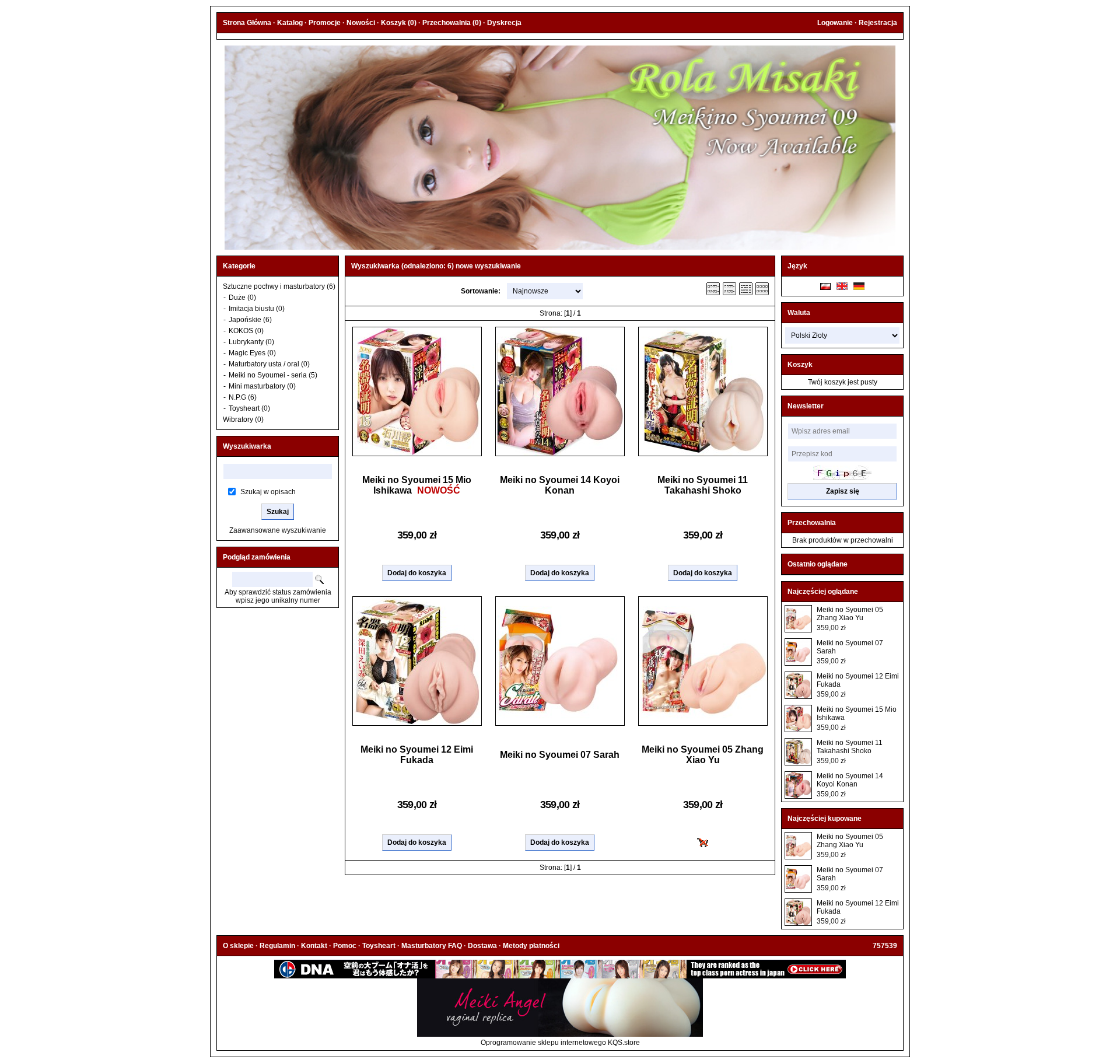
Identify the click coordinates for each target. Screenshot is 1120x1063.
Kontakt (314, 946)
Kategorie (239, 266)
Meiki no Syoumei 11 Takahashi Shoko (702, 485)
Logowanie (835, 23)
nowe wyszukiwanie (488, 266)
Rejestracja (878, 23)
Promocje (325, 23)
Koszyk (800, 365)
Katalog (290, 23)
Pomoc (344, 946)
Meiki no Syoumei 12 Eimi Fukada (416, 754)
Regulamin (277, 946)
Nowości (360, 23)
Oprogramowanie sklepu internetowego (543, 1042)
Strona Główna (247, 23)
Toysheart (379, 946)
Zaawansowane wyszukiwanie (277, 530)
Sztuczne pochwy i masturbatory (274, 286)
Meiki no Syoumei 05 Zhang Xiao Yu (703, 754)
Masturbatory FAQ (431, 946)
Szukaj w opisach (268, 492)
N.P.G (237, 397)
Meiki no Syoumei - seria (268, 375)
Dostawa (482, 946)
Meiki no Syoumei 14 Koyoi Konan (560, 485)
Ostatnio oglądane (818, 564)
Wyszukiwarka (247, 446)
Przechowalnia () (451, 23)
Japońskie (246, 320)
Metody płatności (531, 946)
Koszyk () (398, 23)
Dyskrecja (504, 23)
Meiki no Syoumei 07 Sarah (560, 755)
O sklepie (238, 946)
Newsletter (806, 406)
